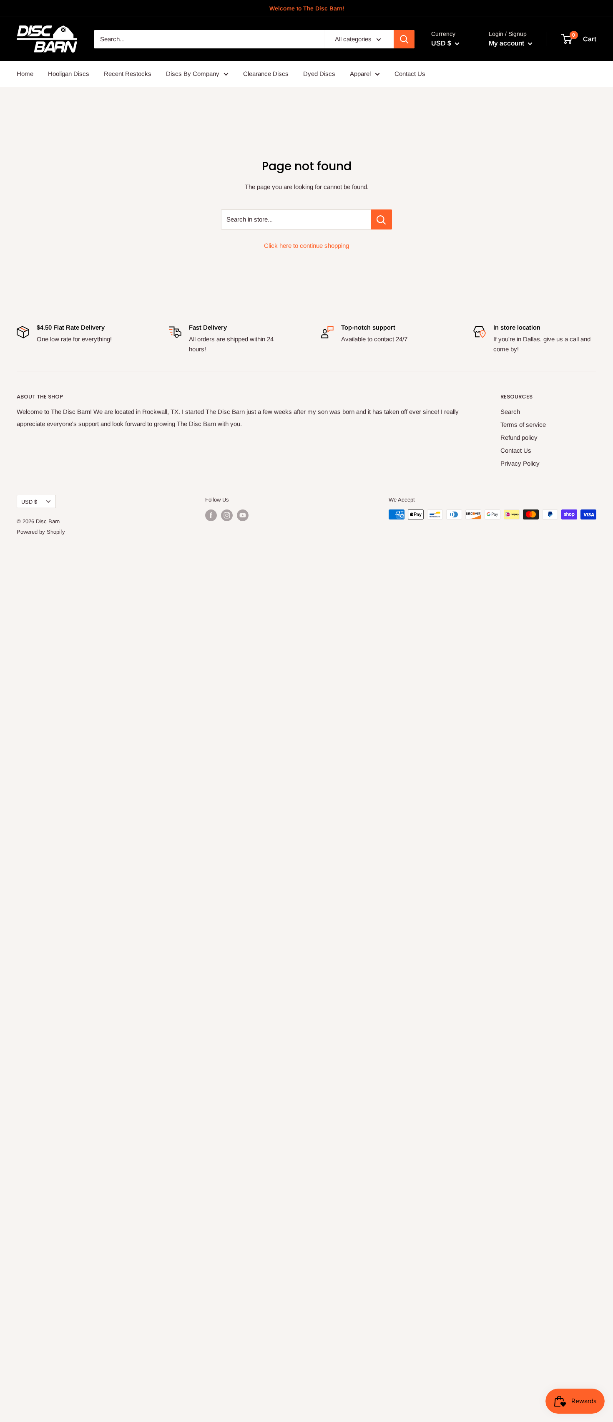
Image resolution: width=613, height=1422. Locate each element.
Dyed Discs (319, 73)
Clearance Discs (266, 73)
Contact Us (409, 73)
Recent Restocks (127, 73)
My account (507, 43)
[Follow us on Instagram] (227, 515)
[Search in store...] (381, 219)
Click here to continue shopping (306, 245)
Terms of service (523, 424)
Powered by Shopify (41, 532)
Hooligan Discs (68, 73)
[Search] (404, 39)
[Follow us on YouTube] (243, 515)
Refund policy (519, 437)
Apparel (360, 73)
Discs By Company (192, 73)
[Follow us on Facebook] (211, 515)
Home (25, 73)
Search (510, 411)
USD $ (29, 502)
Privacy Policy (520, 463)
